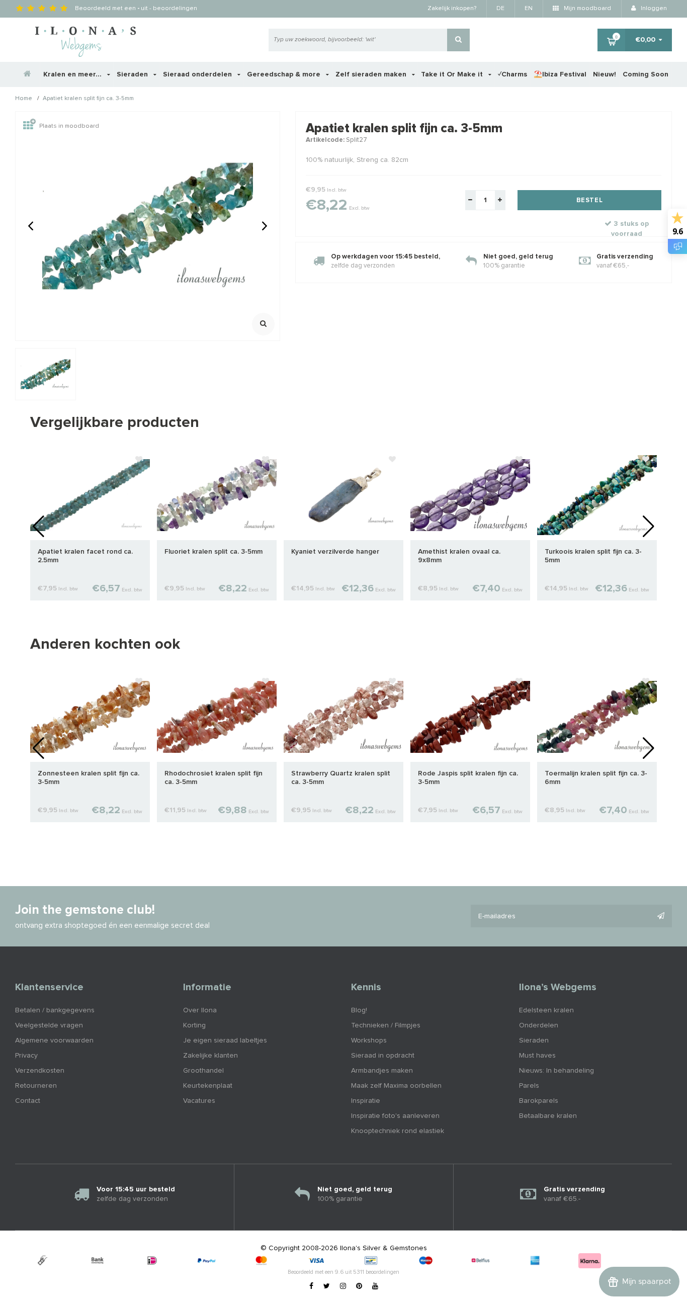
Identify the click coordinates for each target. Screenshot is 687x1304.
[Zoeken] (458, 40)
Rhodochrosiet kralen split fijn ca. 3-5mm (213, 778)
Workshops (369, 1040)
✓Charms (512, 74)
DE (500, 9)
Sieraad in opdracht (382, 1055)
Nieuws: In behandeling (556, 1070)
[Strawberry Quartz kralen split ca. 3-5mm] (343, 716)
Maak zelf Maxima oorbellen (396, 1085)
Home (23, 99)
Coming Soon (645, 74)
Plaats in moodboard (69, 126)
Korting (194, 1025)
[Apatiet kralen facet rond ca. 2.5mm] (90, 494)
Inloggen (653, 9)
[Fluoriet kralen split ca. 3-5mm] (217, 494)
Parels (529, 1085)
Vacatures (199, 1100)
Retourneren (36, 1085)
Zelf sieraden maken (371, 74)
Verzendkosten (39, 1070)
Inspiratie (365, 1100)
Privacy (26, 1055)
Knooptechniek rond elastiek (397, 1131)
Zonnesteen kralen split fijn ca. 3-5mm (88, 778)
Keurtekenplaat (207, 1085)
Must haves (537, 1055)
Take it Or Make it (453, 74)
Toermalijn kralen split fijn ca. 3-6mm (596, 778)
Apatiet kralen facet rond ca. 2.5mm (85, 556)
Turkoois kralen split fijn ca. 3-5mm (593, 556)
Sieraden (133, 74)
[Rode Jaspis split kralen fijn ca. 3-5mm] (470, 716)
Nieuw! (604, 74)
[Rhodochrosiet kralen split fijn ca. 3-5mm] (217, 716)
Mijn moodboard (586, 9)
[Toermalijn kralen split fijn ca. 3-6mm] (597, 716)
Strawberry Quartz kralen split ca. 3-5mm (340, 778)
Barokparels (538, 1100)
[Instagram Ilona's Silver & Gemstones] (343, 1286)
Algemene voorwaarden (54, 1040)
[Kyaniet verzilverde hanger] (343, 494)
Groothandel (203, 1070)
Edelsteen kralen (546, 1010)
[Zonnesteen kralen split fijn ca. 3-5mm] (90, 716)
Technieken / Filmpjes (385, 1025)
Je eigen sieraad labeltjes (225, 1040)
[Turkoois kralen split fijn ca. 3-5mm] (597, 494)
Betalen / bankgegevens (55, 1010)
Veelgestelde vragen (49, 1025)
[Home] (27, 74)
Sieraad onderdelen (198, 74)
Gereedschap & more (284, 74)
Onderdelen (538, 1025)
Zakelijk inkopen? (451, 9)
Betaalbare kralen (548, 1115)
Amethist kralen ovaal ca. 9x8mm (459, 556)
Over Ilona (200, 1010)
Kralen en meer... (73, 74)
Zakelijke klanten (210, 1055)
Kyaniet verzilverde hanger (335, 551)
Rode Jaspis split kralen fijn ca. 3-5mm (468, 778)
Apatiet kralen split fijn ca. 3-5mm (88, 99)
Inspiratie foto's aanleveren (395, 1115)
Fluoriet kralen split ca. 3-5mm (213, 551)
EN (529, 9)
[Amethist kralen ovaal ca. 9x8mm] (470, 494)
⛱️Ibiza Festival (560, 74)
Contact (27, 1100)
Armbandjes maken (382, 1070)
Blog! (359, 1010)
